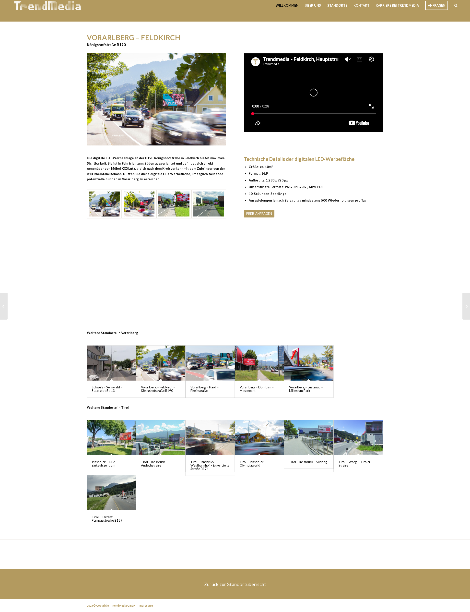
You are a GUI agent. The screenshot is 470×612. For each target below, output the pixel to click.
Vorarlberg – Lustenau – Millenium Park (306, 389)
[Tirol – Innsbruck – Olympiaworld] (259, 437)
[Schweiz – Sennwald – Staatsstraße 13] (111, 363)
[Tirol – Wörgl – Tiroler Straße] (358, 437)
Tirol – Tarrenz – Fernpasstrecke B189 (107, 518)
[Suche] (456, 5)
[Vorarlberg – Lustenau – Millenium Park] (308, 363)
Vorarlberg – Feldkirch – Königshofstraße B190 (158, 389)
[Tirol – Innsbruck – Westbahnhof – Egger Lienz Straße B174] (210, 437)
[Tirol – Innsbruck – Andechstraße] (160, 437)
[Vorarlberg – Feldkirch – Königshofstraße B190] (160, 363)
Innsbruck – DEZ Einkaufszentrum (103, 463)
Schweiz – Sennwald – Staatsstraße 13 (107, 389)
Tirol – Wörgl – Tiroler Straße (354, 463)
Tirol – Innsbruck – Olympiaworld (253, 463)
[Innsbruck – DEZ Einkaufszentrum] (111, 437)
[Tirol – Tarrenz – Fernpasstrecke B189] (111, 492)
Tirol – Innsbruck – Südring (308, 462)
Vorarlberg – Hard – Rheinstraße (204, 389)
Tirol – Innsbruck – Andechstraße (154, 463)
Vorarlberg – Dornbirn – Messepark (257, 389)
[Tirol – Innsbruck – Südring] (308, 437)
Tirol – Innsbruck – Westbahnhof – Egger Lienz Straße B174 (209, 465)
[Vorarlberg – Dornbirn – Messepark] (259, 363)
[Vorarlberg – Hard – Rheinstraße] (210, 363)
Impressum (146, 605)
